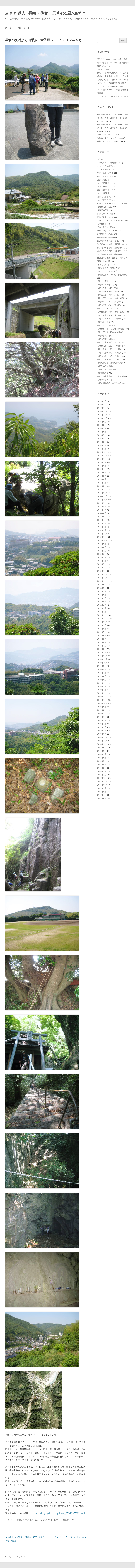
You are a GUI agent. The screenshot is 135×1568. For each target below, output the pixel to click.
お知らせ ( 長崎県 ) (105, 69)
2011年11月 (102, 618)
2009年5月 (101, 720)
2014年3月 (101, 523)
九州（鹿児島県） (104, 200)
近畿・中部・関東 (104, 261)
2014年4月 (101, 520)
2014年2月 (101, 527)
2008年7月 (101, 754)
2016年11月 (102, 414)
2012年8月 (101, 588)
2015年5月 (101, 476)
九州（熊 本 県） (104, 190)
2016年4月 (101, 438)
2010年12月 (102, 656)
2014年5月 (101, 516)
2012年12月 (102, 574)
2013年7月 (101, 550)
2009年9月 (101, 707)
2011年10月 (102, 621)
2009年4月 (101, 723)
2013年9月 (101, 543)
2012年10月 (102, 581)
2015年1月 (101, 489)
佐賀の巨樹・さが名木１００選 (110, 203)
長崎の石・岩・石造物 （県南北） (111, 329)
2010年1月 (101, 693)
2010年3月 (101, 686)
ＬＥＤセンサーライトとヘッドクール (69, 1537)
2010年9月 (101, 666)
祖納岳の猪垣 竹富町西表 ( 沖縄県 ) (113, 79)
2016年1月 (101, 448)
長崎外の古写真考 (104, 366)
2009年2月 (101, 730)
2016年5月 (101, 435)
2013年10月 (102, 540)
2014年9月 (101, 503)
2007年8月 (101, 791)
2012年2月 (101, 608)
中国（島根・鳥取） (105, 173)
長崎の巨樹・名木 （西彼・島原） (111, 312)
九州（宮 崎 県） (104, 183)
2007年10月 (102, 785)
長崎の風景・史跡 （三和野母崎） (111, 342)
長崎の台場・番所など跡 (107, 288)
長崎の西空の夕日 (104, 339)
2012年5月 (101, 598)
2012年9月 (101, 584)
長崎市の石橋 (102, 373)
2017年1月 (101, 408)
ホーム (8, 27)
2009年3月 (101, 727)
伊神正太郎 (117, 138)
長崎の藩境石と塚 (104, 335)
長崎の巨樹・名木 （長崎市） (109, 318)
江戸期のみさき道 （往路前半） (110, 251)
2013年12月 (102, 533)
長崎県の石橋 (102, 380)
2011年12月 (102, 615)
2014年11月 (102, 496)
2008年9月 (101, 747)
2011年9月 (101, 625)
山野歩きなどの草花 (105, 234)
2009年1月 (101, 734)
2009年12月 (102, 696)
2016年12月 (102, 411)
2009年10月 (102, 703)
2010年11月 (102, 659)
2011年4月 (101, 642)
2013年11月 (102, 537)
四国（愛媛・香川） (105, 217)
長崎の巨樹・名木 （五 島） (108, 295)
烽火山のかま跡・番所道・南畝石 (111, 257)
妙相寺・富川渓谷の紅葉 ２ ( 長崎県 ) (113, 72)
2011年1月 (101, 652)
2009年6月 (101, 717)
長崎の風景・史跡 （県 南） (108, 359)
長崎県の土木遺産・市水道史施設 (111, 376)
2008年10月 (102, 744)
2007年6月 (101, 798)
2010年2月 (101, 689)
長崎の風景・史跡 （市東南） (109, 352)
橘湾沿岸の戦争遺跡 (105, 237)
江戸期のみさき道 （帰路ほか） (110, 247)
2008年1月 (101, 774)
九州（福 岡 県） (104, 193)
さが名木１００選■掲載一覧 (108, 162)
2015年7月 (101, 469)
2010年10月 (102, 662)
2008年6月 (101, 757)
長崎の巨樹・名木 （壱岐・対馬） (111, 298)
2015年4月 (101, 479)
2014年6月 (101, 513)
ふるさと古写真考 (104, 166)
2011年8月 (101, 628)
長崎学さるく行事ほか (106, 369)
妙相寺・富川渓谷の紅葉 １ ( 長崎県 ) (113, 76)
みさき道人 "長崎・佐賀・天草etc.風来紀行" (45, 13)
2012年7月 (101, 591)
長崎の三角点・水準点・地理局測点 (112, 274)
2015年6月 (101, 472)
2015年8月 (101, 465)
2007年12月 (102, 778)
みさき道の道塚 (103, 169)
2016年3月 (101, 442)
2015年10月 (102, 459)
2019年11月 (102, 404)
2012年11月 (102, 577)
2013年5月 (101, 557)
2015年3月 (101, 482)
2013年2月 (101, 567)
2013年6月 (101, 554)
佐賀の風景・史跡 (104, 206)
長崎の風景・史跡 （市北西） (109, 349)
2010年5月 (101, 679)
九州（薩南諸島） (104, 196)
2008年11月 (102, 740)
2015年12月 (102, 452)
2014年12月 (102, 492)
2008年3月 (101, 768)
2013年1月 (101, 571)
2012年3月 (101, 605)
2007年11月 (102, 781)
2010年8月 (101, 669)
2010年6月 (101, 676)
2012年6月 (101, 594)
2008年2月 (101, 771)
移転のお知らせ (103, 66)
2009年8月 (101, 710)
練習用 (48, 1520)
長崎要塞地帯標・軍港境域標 (109, 383)
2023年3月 (101, 401)
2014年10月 (102, 499)
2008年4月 (101, 764)
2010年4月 (101, 683)
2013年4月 (101, 560)
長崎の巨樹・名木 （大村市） (109, 301)
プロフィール (23, 27)
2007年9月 (101, 788)
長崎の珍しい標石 (104, 325)
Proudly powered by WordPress (16, 1557)
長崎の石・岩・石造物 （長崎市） (111, 332)
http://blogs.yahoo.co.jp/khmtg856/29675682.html (60, 1513)
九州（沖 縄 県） (104, 186)
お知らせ (101, 159)
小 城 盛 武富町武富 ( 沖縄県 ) (112, 96)
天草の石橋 (102, 224)
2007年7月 (101, 795)
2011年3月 (101, 645)
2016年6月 (101, 431)
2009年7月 (101, 713)
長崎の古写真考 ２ (105, 284)
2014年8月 (101, 506)
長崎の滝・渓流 (103, 322)
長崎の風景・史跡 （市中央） (109, 345)
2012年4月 (101, 601)
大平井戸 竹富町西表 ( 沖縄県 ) (111, 83)
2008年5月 (101, 761)
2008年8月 (101, 751)
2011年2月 (101, 649)
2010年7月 (101, 672)
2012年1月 (101, 611)
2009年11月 (102, 700)
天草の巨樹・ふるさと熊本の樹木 (111, 220)
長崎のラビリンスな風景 (107, 271)
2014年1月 (101, 530)
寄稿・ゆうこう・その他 (107, 230)
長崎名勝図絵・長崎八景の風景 (110, 362)
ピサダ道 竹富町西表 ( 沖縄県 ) (111, 86)
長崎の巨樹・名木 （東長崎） (109, 305)
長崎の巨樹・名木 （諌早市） (109, 315)
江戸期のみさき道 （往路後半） (110, 254)
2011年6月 (101, 635)
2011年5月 (101, 639)
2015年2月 (101, 486)
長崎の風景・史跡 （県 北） (108, 356)
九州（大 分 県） (104, 179)
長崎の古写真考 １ (105, 281)
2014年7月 (101, 510)
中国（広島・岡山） (105, 176)
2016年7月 (101, 428)
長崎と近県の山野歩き (27, 1520)
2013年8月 (101, 547)
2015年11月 (102, 455)
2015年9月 (101, 462)
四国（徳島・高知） (105, 213)
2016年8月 (101, 425)
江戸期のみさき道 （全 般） (108, 241)
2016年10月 (102, 418)
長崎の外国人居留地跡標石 (108, 291)
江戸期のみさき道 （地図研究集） (111, 244)
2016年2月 (101, 445)
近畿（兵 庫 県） (104, 264)
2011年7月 (101, 632)
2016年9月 (101, 421)
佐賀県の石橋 (102, 210)
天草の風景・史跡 (104, 227)
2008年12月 (102, 737)
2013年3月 (101, 564)
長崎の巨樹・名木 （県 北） (108, 308)
